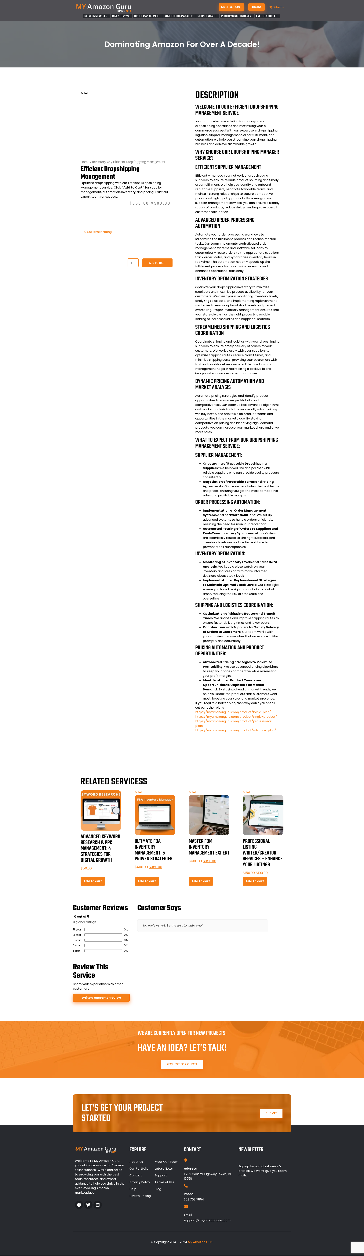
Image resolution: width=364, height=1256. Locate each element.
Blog (158, 1189)
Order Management (147, 16)
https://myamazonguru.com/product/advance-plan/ (235, 730)
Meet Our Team (166, 1162)
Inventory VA (101, 162)
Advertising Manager (179, 16)
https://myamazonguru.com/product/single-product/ (236, 716)
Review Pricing (140, 1196)
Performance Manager (236, 16)
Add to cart (157, 263)
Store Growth (207, 16)
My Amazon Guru (200, 1242)
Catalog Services (95, 16)
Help (132, 1189)
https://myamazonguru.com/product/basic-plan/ (233, 712)
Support (161, 1175)
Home (85, 162)
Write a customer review (101, 997)
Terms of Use (164, 1182)
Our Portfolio (138, 1168)
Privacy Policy (139, 1182)
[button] (96, 16)
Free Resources (266, 16)
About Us (136, 1162)
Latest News (164, 1168)
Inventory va (120, 16)
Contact (135, 1175)
